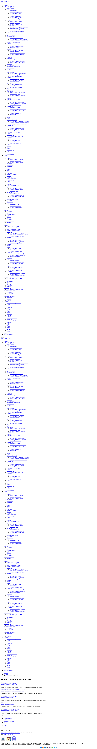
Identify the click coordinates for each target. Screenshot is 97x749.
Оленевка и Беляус (11, 178)
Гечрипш (9, 244)
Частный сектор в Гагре (16, 243)
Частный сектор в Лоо (15, 113)
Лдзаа (8, 247)
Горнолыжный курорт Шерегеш (15, 289)
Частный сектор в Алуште (16, 162)
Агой (8, 9)
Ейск (8, 88)
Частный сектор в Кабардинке (17, 95)
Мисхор (9, 176)
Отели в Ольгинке (14, 131)
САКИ (8, 181)
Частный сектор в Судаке (16, 189)
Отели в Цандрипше (15, 274)
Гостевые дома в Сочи (15, 140)
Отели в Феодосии (14, 193)
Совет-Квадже (10, 135)
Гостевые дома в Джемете (16, 80)
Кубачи (8, 325)
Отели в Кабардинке (15, 94)
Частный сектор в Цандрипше (17, 275)
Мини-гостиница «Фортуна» (8, 697)
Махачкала (9, 319)
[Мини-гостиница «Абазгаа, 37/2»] (10, 709)
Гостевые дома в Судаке (16, 188)
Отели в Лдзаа (13, 249)
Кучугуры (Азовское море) (13, 99)
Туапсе (8, 147)
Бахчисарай (10, 165)
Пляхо (8, 133)
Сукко (8, 144)
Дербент (9, 311)
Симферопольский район (13, 185)
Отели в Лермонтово (15, 107)
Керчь (8, 170)
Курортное (9, 173)
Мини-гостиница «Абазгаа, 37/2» (9, 710)
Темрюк (9, 146)
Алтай (5, 333)
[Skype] (54, 747)
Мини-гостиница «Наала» (7, 704)
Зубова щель (10, 90)
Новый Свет (10, 177)
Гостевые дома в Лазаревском (17, 102)
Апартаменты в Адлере (16, 19)
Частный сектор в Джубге (16, 84)
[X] (47, 747)
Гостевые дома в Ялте (15, 206)
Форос (8, 197)
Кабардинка (10, 91)
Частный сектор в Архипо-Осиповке (19, 29)
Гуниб (8, 309)
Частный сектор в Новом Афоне (18, 255)
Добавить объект (8, 719)
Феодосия (9, 192)
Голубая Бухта (10, 65)
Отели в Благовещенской (16, 38)
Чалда (8, 331)
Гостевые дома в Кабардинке (17, 92)
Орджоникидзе (10, 180)
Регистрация (7, 723)
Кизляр (8, 323)
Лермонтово (10, 106)
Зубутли (9, 312)
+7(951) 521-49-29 (15, 733)
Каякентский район (12, 318)
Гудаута (9, 245)
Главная (6, 5)
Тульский (9, 218)
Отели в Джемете (14, 81)
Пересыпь (9, 285)
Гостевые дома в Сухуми (16, 267)
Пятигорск (9, 294)
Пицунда (9, 259)
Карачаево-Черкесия (9, 221)
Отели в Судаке (14, 191)
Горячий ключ (10, 68)
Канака (8, 169)
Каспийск (9, 314)
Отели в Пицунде (14, 260)
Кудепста (9, 98)
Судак (8, 187)
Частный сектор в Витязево (17, 54)
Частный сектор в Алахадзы (17, 236)
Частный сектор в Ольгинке (17, 128)
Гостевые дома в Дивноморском (18, 73)
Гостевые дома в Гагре (15, 240)
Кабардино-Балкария (9, 296)
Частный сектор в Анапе (16, 24)
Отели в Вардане (14, 47)
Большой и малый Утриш (13, 42)
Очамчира (9, 258)
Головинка (9, 64)
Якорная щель (10, 154)
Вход (5, 725)
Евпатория (9, 166)
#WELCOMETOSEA (6, 1)
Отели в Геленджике (15, 59)
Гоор (8, 308)
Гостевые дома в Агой (15, 13)
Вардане (9, 43)
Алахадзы (9, 232)
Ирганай (9, 316)
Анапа (8, 20)
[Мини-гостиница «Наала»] (8, 702)
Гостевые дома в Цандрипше (17, 273)
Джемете (9, 77)
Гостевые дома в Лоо (15, 115)
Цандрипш (9, 271)
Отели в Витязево (14, 51)
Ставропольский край (9, 290)
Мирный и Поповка (12, 174)
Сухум (8, 266)
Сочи (8, 139)
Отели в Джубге (14, 85)
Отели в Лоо (13, 114)
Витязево (9, 49)
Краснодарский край (9, 6)
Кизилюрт (9, 322)
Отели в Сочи (13, 141)
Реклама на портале (9, 721)
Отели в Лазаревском (15, 105)
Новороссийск (10, 125)
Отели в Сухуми (14, 269)
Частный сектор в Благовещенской (19, 40)
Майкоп (9, 217)
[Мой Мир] (45, 747)
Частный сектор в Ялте (16, 207)
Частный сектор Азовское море (15, 279)
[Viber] (49, 747)
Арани (8, 304)
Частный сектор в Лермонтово (18, 109)
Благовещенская (11, 36)
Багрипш (9, 237)
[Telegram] (56, 747)
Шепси (8, 151)
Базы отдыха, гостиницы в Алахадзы (19, 234)
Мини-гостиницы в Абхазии (14, 229)
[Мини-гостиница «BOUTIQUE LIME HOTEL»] (13, 689)
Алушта (9, 158)
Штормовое (10, 202)
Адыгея (6, 210)
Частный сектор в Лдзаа (16, 251)
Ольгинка (9, 126)
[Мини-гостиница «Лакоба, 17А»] (10, 683)
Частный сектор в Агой (16, 12)
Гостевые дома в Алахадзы (17, 233)
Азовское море (7, 277)
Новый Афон (10, 252)
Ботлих (8, 305)
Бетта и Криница (11, 35)
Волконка (9, 57)
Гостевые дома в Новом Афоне (18, 253)
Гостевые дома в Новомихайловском (19, 121)
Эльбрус (9, 300)
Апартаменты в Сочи (15, 143)
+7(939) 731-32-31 (5, 733)
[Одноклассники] (43, 747)
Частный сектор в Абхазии (13, 230)
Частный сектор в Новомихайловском (19, 122)
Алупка (9, 156)
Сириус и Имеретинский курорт (15, 136)
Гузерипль (9, 212)
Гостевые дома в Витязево (16, 50)
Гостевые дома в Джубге (16, 87)
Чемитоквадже (10, 150)
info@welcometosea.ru (9, 734)
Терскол (9, 299)
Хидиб (8, 329)
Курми (8, 326)
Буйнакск (9, 307)
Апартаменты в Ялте (15, 208)
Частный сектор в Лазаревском (18, 103)
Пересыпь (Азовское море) (13, 132)
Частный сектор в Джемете (17, 79)
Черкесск (9, 223)
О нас (5, 722)
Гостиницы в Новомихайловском (18, 124)
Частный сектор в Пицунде (17, 262)
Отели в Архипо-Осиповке (17, 28)
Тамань (8, 148)
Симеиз (9, 184)
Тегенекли (9, 297)
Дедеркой (9, 70)
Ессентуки (9, 292)
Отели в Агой (13, 10)
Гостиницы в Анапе (15, 23)
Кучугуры (9, 284)
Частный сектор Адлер (16, 16)
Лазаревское (10, 100)
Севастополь (10, 182)
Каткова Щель (10, 96)
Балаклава (9, 163)
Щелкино (9, 200)
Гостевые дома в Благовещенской (18, 39)
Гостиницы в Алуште (15, 161)
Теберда (9, 222)
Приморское (10, 264)
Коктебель (9, 172)
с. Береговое (10, 34)
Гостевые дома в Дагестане (14, 303)
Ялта (8, 203)
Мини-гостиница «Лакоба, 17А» (9, 684)
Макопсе (9, 117)
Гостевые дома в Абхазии (13, 228)
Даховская (9, 211)
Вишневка (9, 55)
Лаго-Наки (9, 215)
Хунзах (8, 330)
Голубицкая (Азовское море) (14, 66)
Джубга (9, 83)
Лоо (8, 111)
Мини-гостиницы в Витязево (17, 53)
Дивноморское (10, 72)
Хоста (8, 152)
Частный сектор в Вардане (16, 46)
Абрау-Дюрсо (10, 8)
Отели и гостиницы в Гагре (17, 241)
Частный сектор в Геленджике (17, 61)
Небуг (8, 118)
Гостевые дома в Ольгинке (17, 129)
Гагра (8, 238)
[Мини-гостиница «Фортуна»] (9, 696)
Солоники (9, 137)
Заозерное (9, 167)
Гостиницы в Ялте (14, 204)
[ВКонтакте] (41, 747)
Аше (8, 32)
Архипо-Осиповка (11, 25)
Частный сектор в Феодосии (17, 195)
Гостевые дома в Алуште (16, 159)
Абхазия (6, 225)
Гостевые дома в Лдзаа (15, 248)
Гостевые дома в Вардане (16, 44)
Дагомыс (9, 69)
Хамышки (9, 219)
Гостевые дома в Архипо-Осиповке (19, 27)
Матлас (8, 327)
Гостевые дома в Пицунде (16, 263)
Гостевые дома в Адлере (16, 17)
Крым (5, 155)
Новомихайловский (12, 120)
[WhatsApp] (52, 747)
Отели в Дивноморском (16, 76)
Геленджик (9, 58)
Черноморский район (12, 199)
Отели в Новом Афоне (15, 256)
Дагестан (6, 301)
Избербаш (9, 315)
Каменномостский (11, 214)
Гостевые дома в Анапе (16, 21)
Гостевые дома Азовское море (14, 278)
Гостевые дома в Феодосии (17, 196)
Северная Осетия (8, 334)
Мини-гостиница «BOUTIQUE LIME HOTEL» (13, 691)
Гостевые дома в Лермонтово (17, 110)
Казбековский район (12, 320)
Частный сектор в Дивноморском (18, 75)
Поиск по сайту (8, 718)
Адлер (8, 14)
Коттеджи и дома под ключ (17, 31)
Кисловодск (10, 293)
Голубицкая (10, 281)
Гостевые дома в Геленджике (17, 62)
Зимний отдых (7, 288)
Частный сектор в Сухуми (16, 270)
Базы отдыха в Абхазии (13, 226)
